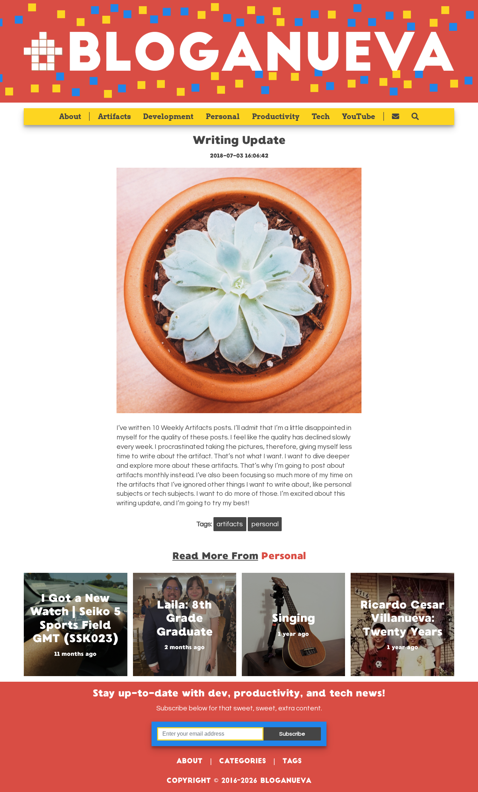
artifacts (230, 524)
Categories (242, 761)
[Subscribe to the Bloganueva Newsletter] (396, 116)
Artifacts (114, 116)
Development (168, 116)
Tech (321, 116)
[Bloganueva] (239, 51)
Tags (292, 761)
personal (265, 524)
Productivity (276, 116)
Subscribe (292, 734)
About (70, 116)
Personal (223, 116)
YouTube (358, 116)
